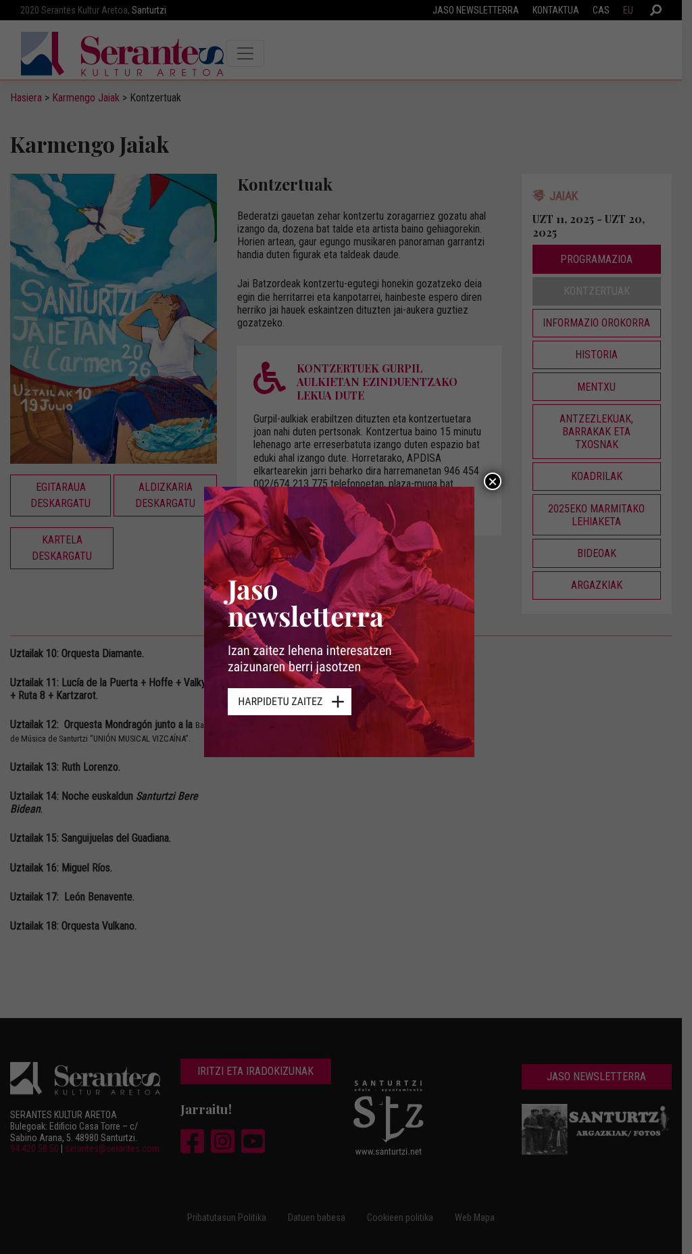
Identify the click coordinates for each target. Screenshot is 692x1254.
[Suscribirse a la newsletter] (346, 626)
